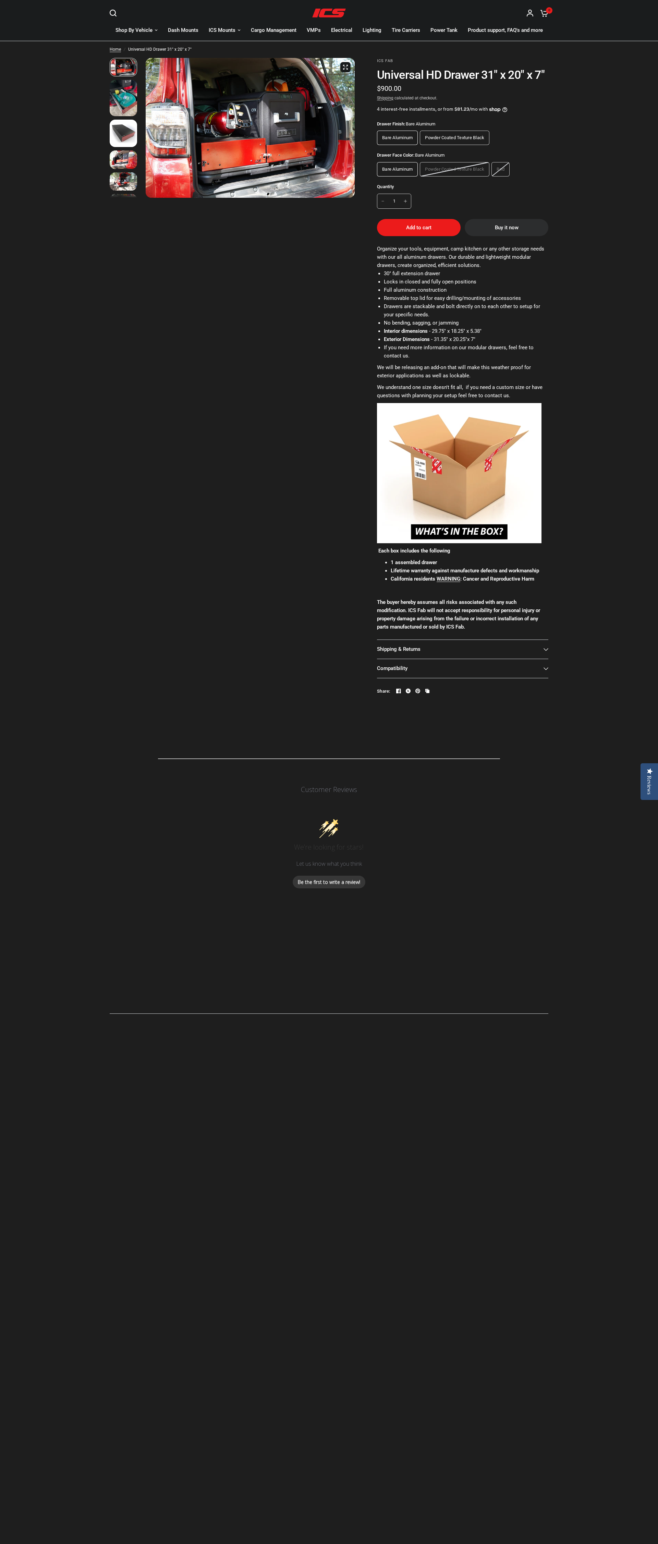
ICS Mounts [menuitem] (222, 30)
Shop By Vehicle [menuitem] (134, 30)
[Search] (115, 13)
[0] (542, 13)
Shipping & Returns (399, 649)
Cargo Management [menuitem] (273, 30)
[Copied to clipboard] (427, 691)
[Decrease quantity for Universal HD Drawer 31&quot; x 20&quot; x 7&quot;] (382, 201)
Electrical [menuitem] (341, 30)
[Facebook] (398, 691)
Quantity (385, 186)
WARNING (448, 579)
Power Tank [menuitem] (444, 30)
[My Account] (530, 13)
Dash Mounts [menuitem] (183, 30)
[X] (408, 691)
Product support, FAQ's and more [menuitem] (505, 30)
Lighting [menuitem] (372, 30)
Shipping (385, 98)
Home (115, 49)
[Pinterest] (418, 691)
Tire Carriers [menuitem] (406, 30)
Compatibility (392, 668)
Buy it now (507, 227)
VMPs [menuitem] (314, 30)
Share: (383, 691)
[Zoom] (345, 67)
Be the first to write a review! (329, 882)
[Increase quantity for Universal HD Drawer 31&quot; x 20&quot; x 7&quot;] (405, 201)
